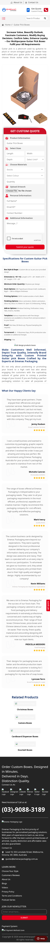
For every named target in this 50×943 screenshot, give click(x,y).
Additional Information (21, 218)
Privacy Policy (8, 891)
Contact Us (33, 2)
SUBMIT (24, 917)
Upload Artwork (17, 186)
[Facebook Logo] (5, 792)
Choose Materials (18, 164)
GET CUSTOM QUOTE (25, 131)
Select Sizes (15, 148)
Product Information (20, 138)
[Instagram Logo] (14, 792)
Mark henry (39, 519)
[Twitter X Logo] (37, 792)
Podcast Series (8, 900)
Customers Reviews (11, 875)
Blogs (4, 883)
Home (7, 24)
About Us (17, 2)
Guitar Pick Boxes (22, 24)
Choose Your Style (10, 871)
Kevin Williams (38, 583)
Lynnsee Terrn (38, 679)
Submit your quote (25, 247)
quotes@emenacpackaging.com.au (21, 859)
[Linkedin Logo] (22, 792)
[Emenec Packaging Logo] (9, 10)
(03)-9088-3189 (23, 809)
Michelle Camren (37, 472)
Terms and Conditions (12, 895)
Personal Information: (21, 195)
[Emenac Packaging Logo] (12, 821)
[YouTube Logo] (45, 792)
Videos (5, 887)
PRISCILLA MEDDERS (35, 644)
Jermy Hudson (38, 424)
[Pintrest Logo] (30, 792)
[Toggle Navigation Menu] (3, 18)
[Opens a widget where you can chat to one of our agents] (41, 939)
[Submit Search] (45, 18)
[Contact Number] (46, 10)
